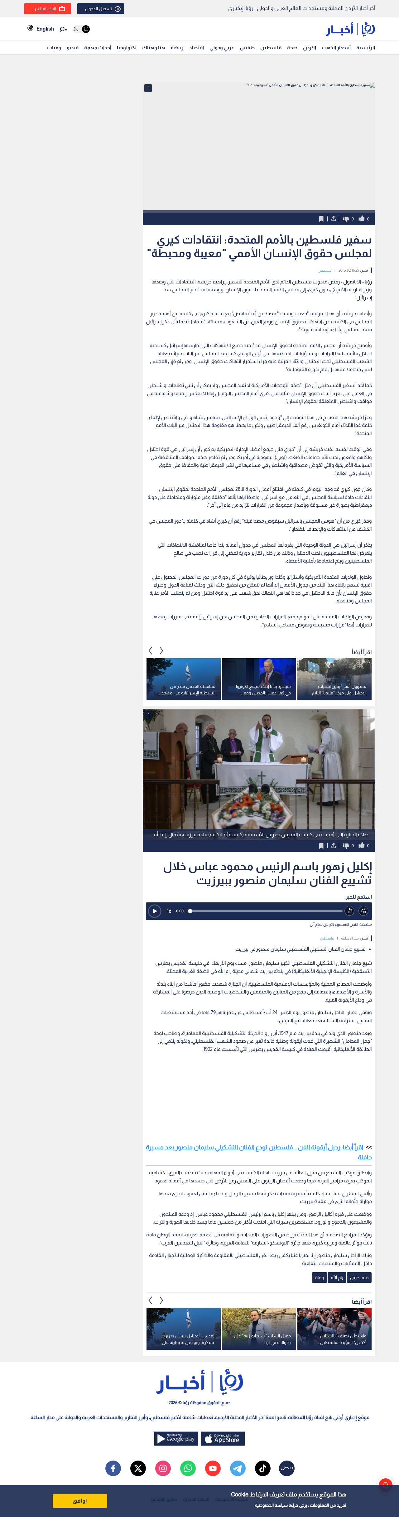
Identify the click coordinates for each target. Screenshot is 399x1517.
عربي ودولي (221, 47)
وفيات (54, 47)
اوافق (80, 1501)
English (45, 28)
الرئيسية (365, 47)
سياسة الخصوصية (271, 1505)
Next (150, 650)
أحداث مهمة (97, 47)
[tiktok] (263, 1468)
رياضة (177, 47)
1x (169, 911)
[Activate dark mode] (81, 29)
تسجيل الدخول (98, 8)
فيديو (73, 47)
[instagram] (163, 1468)
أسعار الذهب (336, 47)
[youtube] (213, 1468)
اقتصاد (196, 47)
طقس (247, 47)
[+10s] (364, 911)
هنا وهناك (153, 47)
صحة (292, 47)
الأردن (309, 47)
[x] (138, 1468)
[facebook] (113, 1468)
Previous (161, 650)
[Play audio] (155, 911)
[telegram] (238, 1468)
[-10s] (350, 911)
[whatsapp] (188, 1468)
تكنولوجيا (127, 47)
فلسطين (270, 47)
